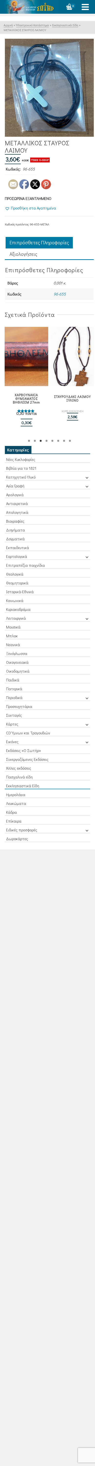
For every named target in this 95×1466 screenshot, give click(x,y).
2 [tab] (34, 440)
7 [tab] (64, 440)
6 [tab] (58, 440)
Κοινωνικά (14, 600)
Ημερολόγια (15, 794)
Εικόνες (12, 741)
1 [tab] (29, 440)
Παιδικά (12, 679)
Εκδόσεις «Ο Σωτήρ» (23, 750)
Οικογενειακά (17, 662)
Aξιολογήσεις (23, 254)
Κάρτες (12, 724)
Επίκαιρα (13, 821)
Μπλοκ (12, 635)
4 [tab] (46, 440)
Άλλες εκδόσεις (18, 768)
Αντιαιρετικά (17, 503)
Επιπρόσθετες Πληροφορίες (39, 242)
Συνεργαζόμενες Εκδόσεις (27, 759)
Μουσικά (13, 626)
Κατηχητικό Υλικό (21, 477)
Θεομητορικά (17, 582)
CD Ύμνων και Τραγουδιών (28, 732)
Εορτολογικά (16, 556)
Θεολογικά (14, 574)
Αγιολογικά (15, 494)
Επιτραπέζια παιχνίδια (25, 565)
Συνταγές (14, 715)
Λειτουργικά (16, 618)
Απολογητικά (17, 512)
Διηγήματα (15, 529)
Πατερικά (14, 688)
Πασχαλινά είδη (19, 776)
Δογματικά (15, 538)
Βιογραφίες (15, 521)
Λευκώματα (16, 803)
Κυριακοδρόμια (18, 609)
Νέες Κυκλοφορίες (20, 459)
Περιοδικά (14, 697)
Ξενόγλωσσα (16, 653)
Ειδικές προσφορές (21, 829)
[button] (30, 208)
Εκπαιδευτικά (17, 547)
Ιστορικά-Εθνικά (20, 591)
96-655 (60, 293)
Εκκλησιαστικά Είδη (22, 785)
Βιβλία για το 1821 (21, 468)
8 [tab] (69, 440)
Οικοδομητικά (17, 671)
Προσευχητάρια (19, 706)
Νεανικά (13, 644)
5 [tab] (52, 440)
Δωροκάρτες (17, 838)
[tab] (39, 242)
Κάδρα (11, 812)
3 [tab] (40, 440)
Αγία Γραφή (15, 485)
